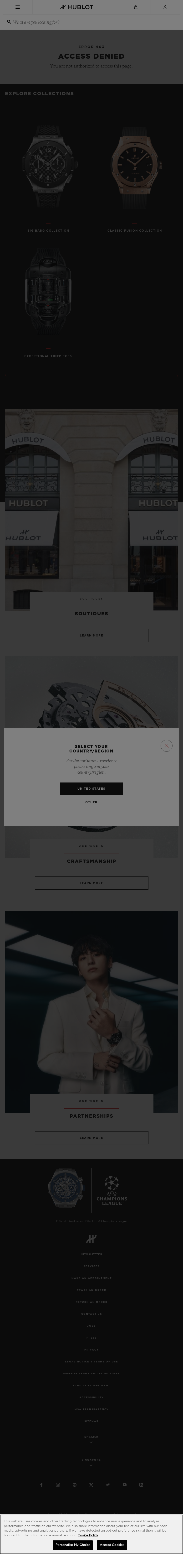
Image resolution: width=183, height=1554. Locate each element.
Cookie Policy (88, 1535)
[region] (91, 1534)
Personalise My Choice (73, 1545)
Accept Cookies (112, 1545)
